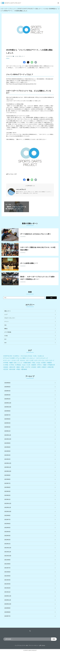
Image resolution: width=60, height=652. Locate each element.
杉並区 (6, 367)
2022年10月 (7, 511)
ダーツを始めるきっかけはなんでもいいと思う (35, 234)
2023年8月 (7, 479)
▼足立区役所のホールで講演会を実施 (14, 104)
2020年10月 (7, 604)
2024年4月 (7, 455)
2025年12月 (7, 403)
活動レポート (22, 56)
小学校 (6, 365)
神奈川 (44, 367)
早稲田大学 (51, 365)
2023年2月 (7, 495)
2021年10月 (7, 555)
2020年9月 (7, 608)
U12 (5, 339)
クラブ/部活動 (7, 332)
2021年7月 (7, 567)
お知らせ (41, 356)
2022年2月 (7, 539)
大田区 (44, 362)
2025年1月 (7, 431)
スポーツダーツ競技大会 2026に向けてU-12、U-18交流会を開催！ (37, 248)
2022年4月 (7, 531)
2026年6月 (7, 386)
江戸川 (28, 367)
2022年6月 (7, 523)
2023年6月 (7, 487)
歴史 (23, 367)
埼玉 (34, 362)
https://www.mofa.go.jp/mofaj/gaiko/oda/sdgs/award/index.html (21, 84)
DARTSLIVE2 (8, 356)
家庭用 (50, 362)
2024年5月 (7, 451)
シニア (6, 314)
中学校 (6, 362)
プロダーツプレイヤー (9, 318)
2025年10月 (7, 407)
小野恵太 (18, 365)
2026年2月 (7, 398)
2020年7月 (7, 616)
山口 (24, 365)
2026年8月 (7, 382)
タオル (23, 360)
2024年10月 (7, 439)
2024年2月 (7, 459)
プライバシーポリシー (33, 645)
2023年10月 (7, 471)
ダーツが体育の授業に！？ (29, 263)
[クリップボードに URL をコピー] (36, 62)
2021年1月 (7, 592)
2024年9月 (7, 443)
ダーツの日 (30, 360)
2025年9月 (7, 411)
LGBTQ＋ (17, 356)
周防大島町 (27, 362)
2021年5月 (7, 575)
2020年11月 (7, 600)
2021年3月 (7, 584)
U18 (5, 342)
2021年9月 (7, 559)
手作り (40, 365)
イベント (6, 321)
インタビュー (31, 358)
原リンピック (18, 362)
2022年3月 (7, 535)
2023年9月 (7, 475)
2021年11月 (7, 551)
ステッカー (7, 360)
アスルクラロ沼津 (9, 358)
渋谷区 (34, 367)
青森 (18, 369)
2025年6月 (7, 419)
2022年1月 (7, 543)
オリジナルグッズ (42, 358)
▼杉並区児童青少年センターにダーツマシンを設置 (17, 115)
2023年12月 (7, 463)
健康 (11, 362)
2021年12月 (7, 547)
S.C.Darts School (27, 356)
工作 (29, 365)
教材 (45, 365)
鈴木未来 (12, 369)
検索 (51, 297)
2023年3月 (7, 491)
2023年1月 (7, 499)
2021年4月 (7, 580)
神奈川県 (51, 367)
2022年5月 (7, 527)
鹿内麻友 (24, 369)
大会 (5, 325)
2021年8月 (7, 563)
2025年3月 (7, 427)
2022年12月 (7, 503)
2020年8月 (7, 612)
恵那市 (34, 365)
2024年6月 (7, 447)
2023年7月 (7, 483)
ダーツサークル (40, 360)
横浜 (18, 367)
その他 (16, 56)
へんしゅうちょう (21, 189)
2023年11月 (7, 467)
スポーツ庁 (16, 360)
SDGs (8, 58)
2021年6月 (7, 571)
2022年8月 (7, 515)
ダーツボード (50, 360)
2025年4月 (7, 423)
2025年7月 (7, 415)
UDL (35, 356)
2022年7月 (7, 519)
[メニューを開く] (58, 3)
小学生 (12, 365)
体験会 (6, 328)
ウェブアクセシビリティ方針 (21, 645)
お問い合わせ (42, 645)
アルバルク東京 (21, 358)
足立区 (6, 369)
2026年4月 (7, 390)
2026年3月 (7, 394)
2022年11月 (7, 507)
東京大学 (12, 367)
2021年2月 (7, 588)
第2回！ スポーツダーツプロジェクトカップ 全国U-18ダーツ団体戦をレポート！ (37, 278)
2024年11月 (7, 435)
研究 (39, 367)
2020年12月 (7, 596)
